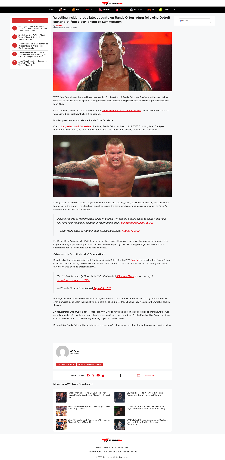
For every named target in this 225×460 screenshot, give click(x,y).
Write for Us (130, 452)
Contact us (121, 448)
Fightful (134, 260)
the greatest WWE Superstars (76, 126)
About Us (108, 448)
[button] (175, 10)
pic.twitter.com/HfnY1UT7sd (73, 280)
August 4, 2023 (130, 231)
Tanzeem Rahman (89, 364)
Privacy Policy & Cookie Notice (104, 452)
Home (51, 10)
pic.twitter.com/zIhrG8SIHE (137, 223)
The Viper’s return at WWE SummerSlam (121, 111)
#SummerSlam (125, 276)
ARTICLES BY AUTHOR (66, 364)
